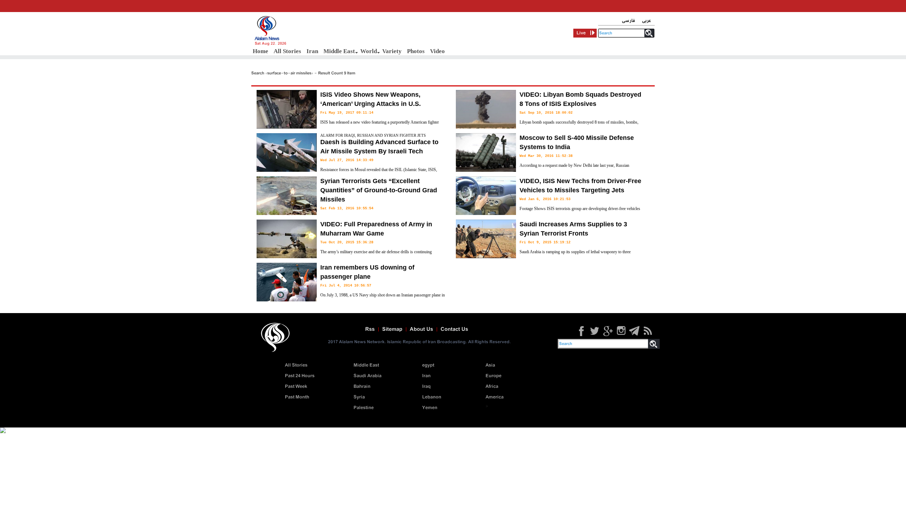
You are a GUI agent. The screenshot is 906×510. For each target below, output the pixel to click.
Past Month (297, 397)
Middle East (339, 51)
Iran (312, 51)
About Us (421, 329)
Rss (370, 329)
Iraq (426, 386)
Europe (493, 376)
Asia (490, 365)
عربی (646, 20)
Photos (416, 51)
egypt (428, 365)
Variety (392, 51)
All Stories (287, 51)
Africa (492, 386)
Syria (359, 397)
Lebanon (431, 397)
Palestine (364, 408)
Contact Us (454, 329)
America (495, 397)
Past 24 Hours (300, 376)
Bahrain (362, 386)
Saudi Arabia (368, 376)
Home (260, 51)
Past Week (296, 386)
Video (437, 51)
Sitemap (392, 329)
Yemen (429, 408)
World (368, 51)
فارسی (628, 20)
